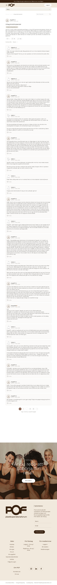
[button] (26, 409)
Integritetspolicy (20, 582)
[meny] (7, 5)
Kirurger (12, 549)
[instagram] (31, 569)
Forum (12, 552)
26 (33, 409)
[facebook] (41, 569)
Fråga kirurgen (12, 562)
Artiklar (12, 559)
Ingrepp (12, 544)
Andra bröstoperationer (12, 27)
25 (30, 409)
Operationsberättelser (12, 557)
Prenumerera (39, 532)
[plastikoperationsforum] (11, 5)
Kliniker (12, 547)
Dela (20, 38)
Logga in (48, 5)
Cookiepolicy (29, 582)
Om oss (17, 574)
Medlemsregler (45, 549)
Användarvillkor (10, 582)
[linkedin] (36, 569)
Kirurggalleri (11, 554)
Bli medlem (28, 480)
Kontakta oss (16, 571)
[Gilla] (7, 39)
